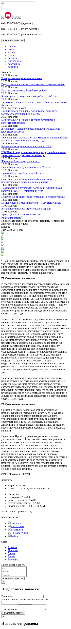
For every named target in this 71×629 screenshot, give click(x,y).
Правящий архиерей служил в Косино (22, 173)
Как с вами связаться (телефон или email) (24, 599)
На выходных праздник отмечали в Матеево (26, 167)
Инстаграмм (17, 526)
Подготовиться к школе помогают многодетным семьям (33, 84)
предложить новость (13, 40)
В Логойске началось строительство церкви (26, 208)
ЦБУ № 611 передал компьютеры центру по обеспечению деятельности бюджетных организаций (33, 154)
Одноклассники (20, 532)
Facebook (16, 523)
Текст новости (9, 609)
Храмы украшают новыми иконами (21, 214)
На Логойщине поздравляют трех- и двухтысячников (31, 202)
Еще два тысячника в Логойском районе (24, 90)
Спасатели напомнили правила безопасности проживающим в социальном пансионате (27, 180)
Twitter (14, 536)
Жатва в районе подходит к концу (20, 161)
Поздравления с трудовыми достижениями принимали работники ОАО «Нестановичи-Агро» (32, 189)
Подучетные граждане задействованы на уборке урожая (33, 196)
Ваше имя (6, 596)
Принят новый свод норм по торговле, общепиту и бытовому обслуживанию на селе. (30, 112)
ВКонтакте (17, 529)
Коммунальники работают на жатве (21, 78)
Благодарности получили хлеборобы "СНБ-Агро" (29, 96)
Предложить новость (13, 613)
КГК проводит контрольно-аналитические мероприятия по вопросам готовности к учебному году (34, 139)
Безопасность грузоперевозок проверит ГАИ (26, 146)
